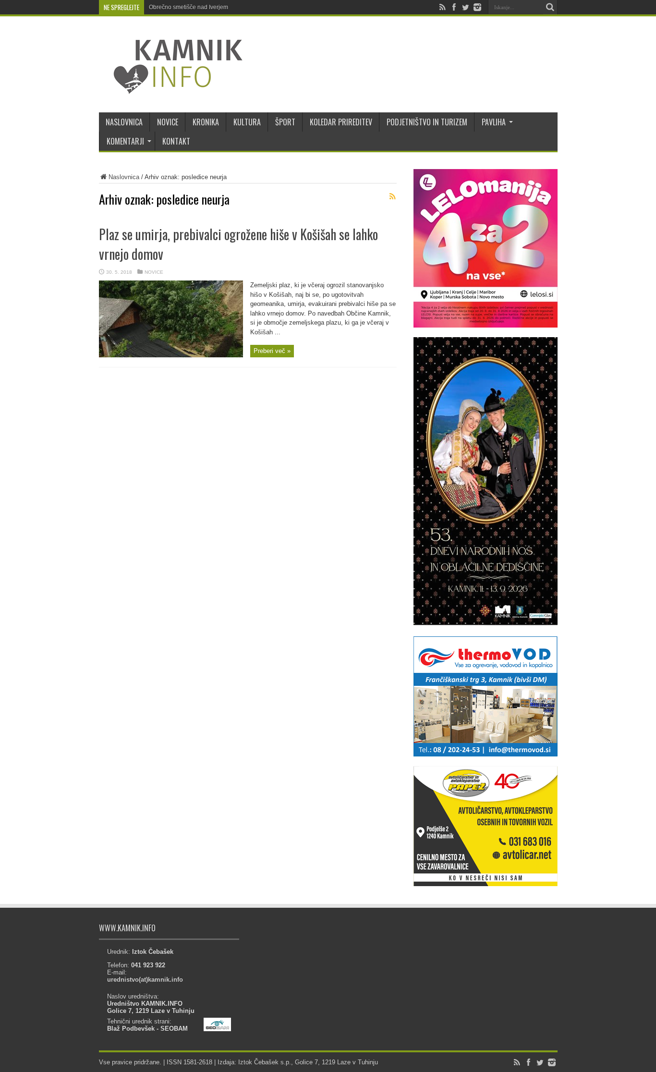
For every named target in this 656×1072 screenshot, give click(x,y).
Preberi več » (272, 350)
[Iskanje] (550, 7)
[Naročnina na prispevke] (393, 196)
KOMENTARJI (125, 141)
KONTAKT (176, 141)
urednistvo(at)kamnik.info (145, 979)
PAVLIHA (494, 122)
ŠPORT (285, 122)
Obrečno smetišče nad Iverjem (188, 7)
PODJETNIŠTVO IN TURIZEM (427, 122)
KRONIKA (206, 122)
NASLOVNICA (124, 122)
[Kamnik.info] (171, 88)
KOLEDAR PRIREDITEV (341, 122)
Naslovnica (124, 177)
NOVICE (167, 122)
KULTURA (247, 122)
